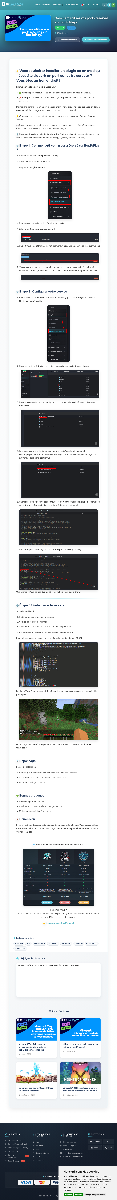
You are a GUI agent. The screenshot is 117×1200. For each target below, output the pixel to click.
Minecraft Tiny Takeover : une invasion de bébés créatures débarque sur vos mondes (33, 1047)
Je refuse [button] (78, 1195)
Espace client (109, 5)
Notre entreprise (69, 1142)
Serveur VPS (13, 1151)
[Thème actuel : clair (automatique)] (104, 5)
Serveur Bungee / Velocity (18, 1148)
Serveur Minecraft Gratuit (17, 1144)
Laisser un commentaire (97, 40)
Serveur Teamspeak (18, 1156)
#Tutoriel (71, 28)
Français (86, 5)
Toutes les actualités (68, 40)
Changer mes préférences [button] (95, 1195)
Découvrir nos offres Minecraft (60, 923)
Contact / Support (42, 1160)
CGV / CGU (67, 1149)
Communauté (73, 5)
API (66, 5)
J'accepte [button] (68, 1195)
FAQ (37, 1149)
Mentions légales (69, 1146)
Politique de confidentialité (73, 1157)
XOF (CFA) (96, 5)
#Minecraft (60, 28)
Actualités (58, 5)
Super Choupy (16, 1161)
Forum (38, 1157)
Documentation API (43, 1153)
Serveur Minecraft (15, 1140)
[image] (60, 195)
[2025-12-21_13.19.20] (58, 719)
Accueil (38, 5)
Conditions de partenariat (72, 1153)
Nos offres (46, 5)
